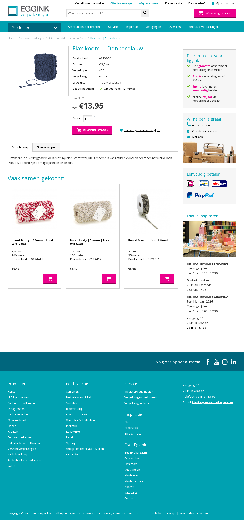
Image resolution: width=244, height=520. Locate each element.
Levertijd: (78, 82)
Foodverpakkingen (20, 437)
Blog (127, 422)
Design (171, 513)
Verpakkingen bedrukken (90, 3)
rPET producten (18, 397)
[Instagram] (225, 362)
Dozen (12, 426)
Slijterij (70, 443)
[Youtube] (216, 362)
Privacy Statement (115, 513)
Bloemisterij (74, 409)
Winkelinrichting (18, 454)
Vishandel (72, 454)
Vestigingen (153, 27)
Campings (72, 391)
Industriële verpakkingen (24, 443)
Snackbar (72, 403)
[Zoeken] (145, 13)
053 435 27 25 (196, 290)
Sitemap (134, 513)
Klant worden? (196, 3)
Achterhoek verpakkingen (24, 460)
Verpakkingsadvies (136, 403)
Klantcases (131, 475)
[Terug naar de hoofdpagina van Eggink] (28, 11)
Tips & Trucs (132, 433)
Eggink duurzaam (135, 452)
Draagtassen (16, 409)
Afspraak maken (149, 3)
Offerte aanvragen (121, 3)
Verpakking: (79, 76)
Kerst (11, 391)
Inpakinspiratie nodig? (138, 391)
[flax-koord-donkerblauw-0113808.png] (38, 70)
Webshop (157, 513)
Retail (69, 437)
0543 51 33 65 (202, 125)
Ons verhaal (132, 458)
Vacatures (131, 492)
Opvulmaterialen (18, 420)
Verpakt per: (80, 70)
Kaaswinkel (73, 431)
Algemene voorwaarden (85, 513)
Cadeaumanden (18, 414)
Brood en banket (77, 414)
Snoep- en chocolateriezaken (85, 449)
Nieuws (129, 487)
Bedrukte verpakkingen (203, 27)
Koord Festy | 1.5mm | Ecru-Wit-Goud (90, 242)
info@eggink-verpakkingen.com (212, 402)
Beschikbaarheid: (83, 88)
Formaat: (78, 64)
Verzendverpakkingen (22, 449)
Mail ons (197, 137)
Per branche (77, 383)
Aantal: (76, 118)
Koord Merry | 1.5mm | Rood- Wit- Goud (33, 242)
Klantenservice (174, 3)
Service (113, 27)
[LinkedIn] (233, 362)
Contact (129, 498)
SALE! (11, 466)
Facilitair (13, 431)
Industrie (72, 426)
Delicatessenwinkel (78, 397)
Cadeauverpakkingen (21, 403)
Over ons (175, 27)
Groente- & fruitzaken (80, 420)
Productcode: (81, 58)
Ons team (130, 464)
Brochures (131, 428)
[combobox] (107, 13)
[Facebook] (208, 362)
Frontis (204, 513)
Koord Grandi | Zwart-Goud (148, 240)
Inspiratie (131, 27)
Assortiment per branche (84, 27)
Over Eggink (135, 444)
